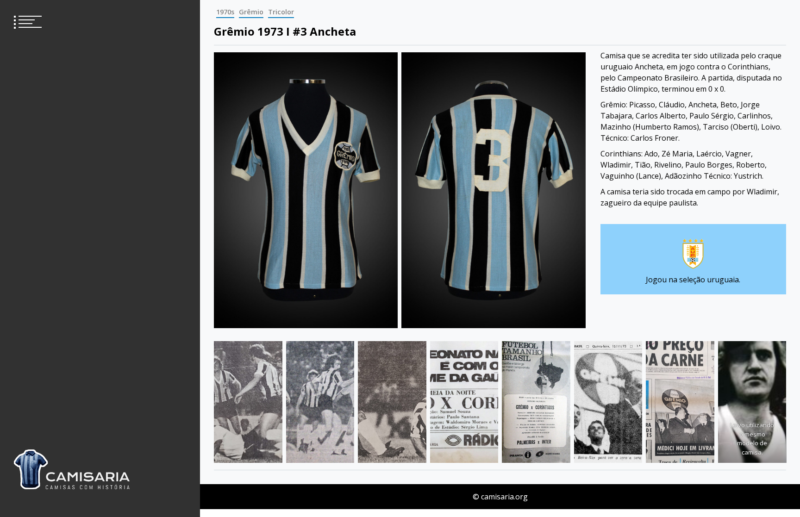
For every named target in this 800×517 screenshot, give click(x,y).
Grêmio (251, 11)
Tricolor (281, 11)
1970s (225, 11)
